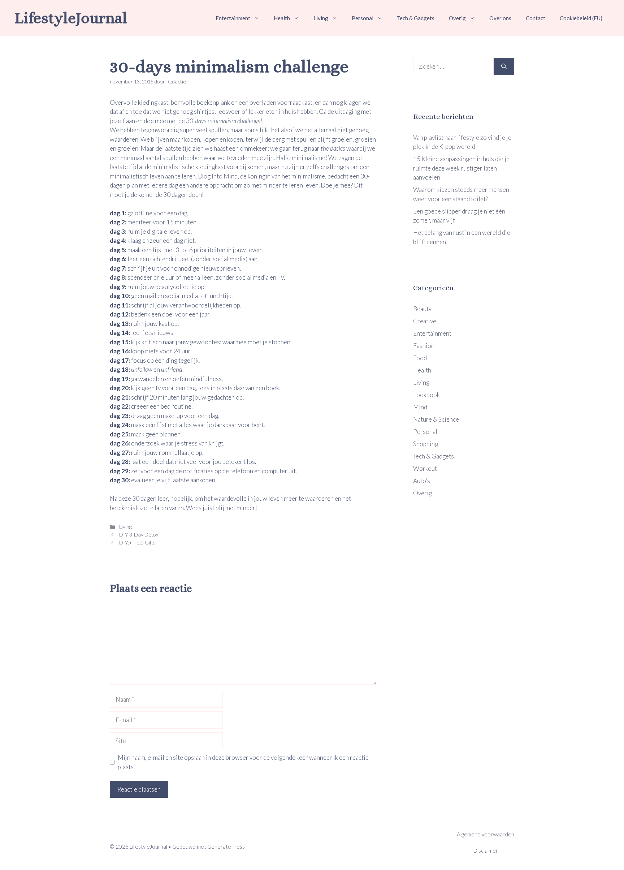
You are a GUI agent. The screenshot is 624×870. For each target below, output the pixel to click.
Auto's (421, 480)
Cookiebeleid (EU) (581, 18)
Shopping (425, 444)
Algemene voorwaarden (485, 834)
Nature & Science (436, 419)
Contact (535, 18)
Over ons (500, 18)
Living (320, 18)
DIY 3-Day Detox (138, 534)
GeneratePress (226, 846)
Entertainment (233, 18)
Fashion (423, 345)
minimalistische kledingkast (189, 167)
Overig (457, 18)
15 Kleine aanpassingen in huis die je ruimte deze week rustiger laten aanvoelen (461, 168)
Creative (424, 321)
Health (282, 18)
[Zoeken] (504, 66)
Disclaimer (485, 850)
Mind (420, 407)
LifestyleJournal (70, 18)
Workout (425, 468)
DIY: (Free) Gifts (137, 542)
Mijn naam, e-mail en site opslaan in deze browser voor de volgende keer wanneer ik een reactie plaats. (243, 762)
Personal (362, 18)
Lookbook (426, 395)
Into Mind (225, 176)
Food (420, 358)
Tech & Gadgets (415, 18)
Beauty (422, 309)
